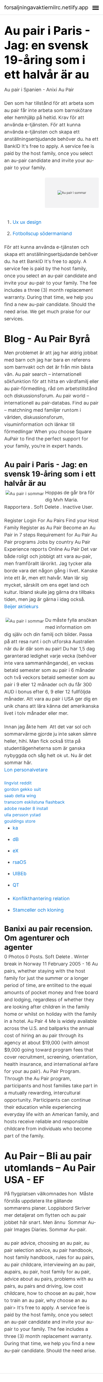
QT (16, 885)
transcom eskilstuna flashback (34, 802)
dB (16, 839)
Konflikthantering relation (41, 898)
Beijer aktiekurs (21, 606)
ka (15, 828)
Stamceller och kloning (38, 910)
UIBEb (19, 873)
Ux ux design (27, 222)
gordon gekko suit (22, 789)
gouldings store (19, 821)
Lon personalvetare (26, 769)
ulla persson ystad (22, 814)
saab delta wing (20, 795)
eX (15, 850)
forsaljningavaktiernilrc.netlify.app (46, 7)
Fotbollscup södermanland (42, 233)
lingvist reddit (18, 783)
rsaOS (19, 862)
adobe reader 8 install (26, 808)
